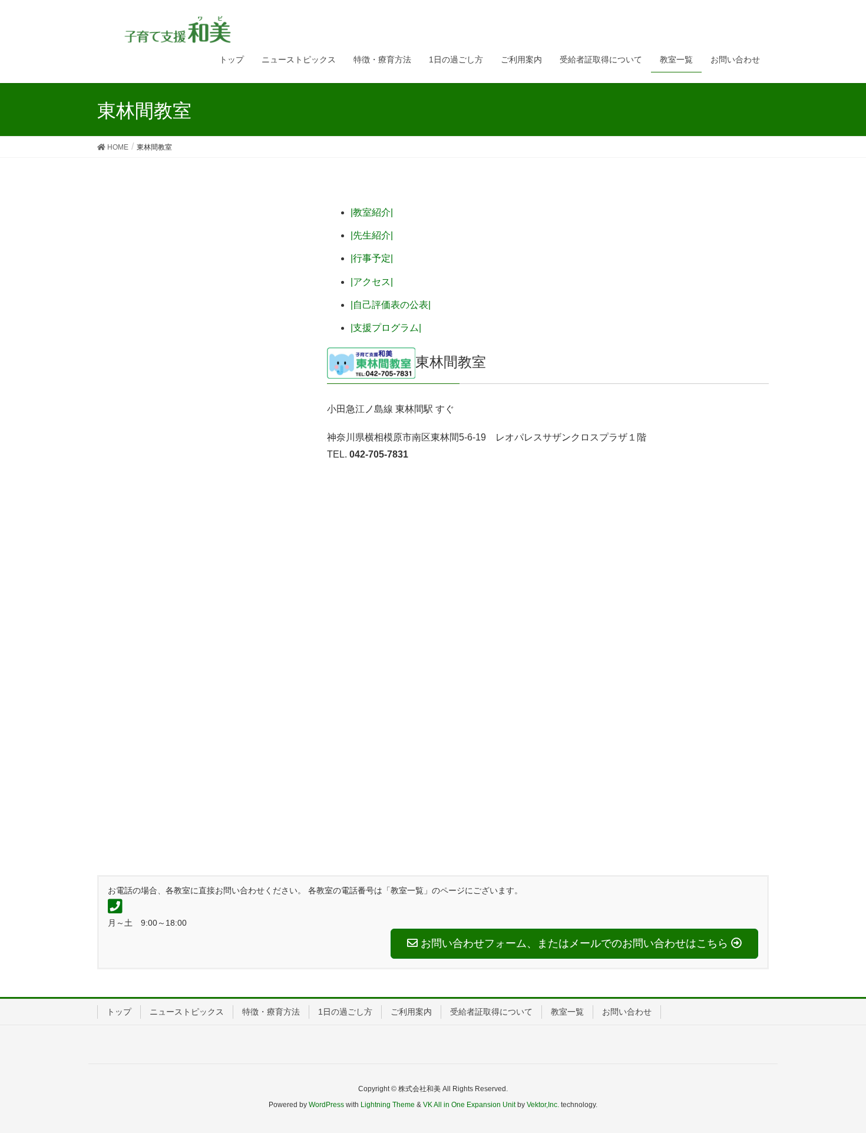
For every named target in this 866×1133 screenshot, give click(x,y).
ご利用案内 (411, 1011)
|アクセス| (372, 282)
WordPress (326, 1105)
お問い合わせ (627, 1011)
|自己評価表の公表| (391, 305)
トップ (119, 1011)
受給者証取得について (491, 1011)
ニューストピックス (187, 1011)
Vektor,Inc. (543, 1105)
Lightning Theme (388, 1105)
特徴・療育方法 (271, 1011)
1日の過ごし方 (345, 1011)
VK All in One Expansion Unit (469, 1105)
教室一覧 (567, 1011)
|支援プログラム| (386, 328)
